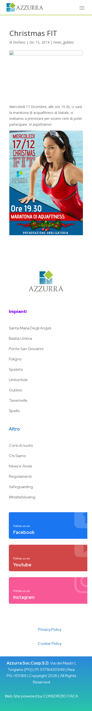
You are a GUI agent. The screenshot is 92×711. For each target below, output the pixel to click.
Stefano (19, 42)
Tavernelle (18, 400)
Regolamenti (20, 476)
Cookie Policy (50, 643)
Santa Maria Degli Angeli (30, 328)
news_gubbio (63, 42)
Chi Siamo (17, 455)
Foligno (15, 359)
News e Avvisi (20, 466)
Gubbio (15, 390)
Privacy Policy (49, 629)
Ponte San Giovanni (26, 348)
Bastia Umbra (20, 338)
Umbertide (18, 379)
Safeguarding (21, 486)
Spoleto (16, 369)
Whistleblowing (22, 497)
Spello (14, 410)
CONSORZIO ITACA (60, 696)
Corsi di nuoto (21, 445)
